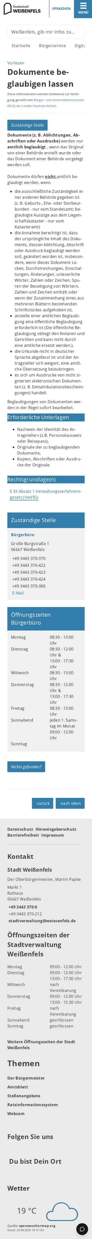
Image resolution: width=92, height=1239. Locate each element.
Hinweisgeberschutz (56, 829)
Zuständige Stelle (27, 125)
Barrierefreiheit (23, 835)
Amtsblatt (17, 1087)
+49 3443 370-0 (22, 907)
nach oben (71, 803)
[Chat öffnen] (82, 1229)
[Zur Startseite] (21, 8)
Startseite (21, 45)
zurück (43, 803)
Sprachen (61, 8)
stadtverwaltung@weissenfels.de (41, 921)
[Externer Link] (11, 1148)
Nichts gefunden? (26, 766)
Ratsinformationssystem (32, 1104)
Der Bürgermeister (26, 1078)
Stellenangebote (23, 1096)
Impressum (52, 835)
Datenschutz (20, 829)
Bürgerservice (52, 45)
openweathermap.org (37, 1225)
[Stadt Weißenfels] (46, 895)
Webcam (16, 1113)
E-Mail (17, 593)
